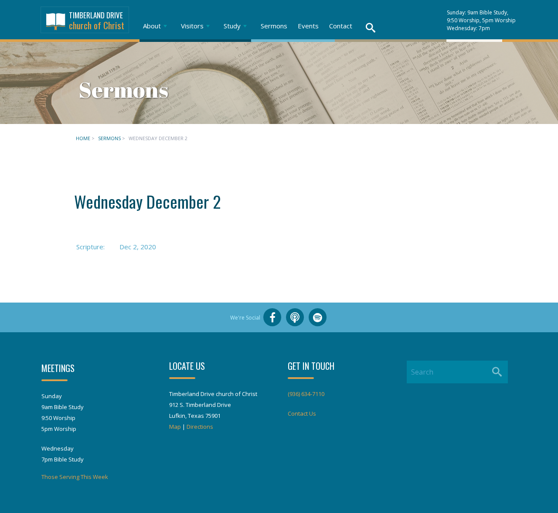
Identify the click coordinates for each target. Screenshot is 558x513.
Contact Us (302, 413)
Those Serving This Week (74, 477)
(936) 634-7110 (306, 394)
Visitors (192, 25)
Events (308, 25)
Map (175, 426)
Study (232, 25)
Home (83, 138)
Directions (200, 426)
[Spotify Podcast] (317, 317)
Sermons (274, 25)
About (152, 25)
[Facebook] (272, 317)
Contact (340, 25)
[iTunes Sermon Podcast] (295, 317)
